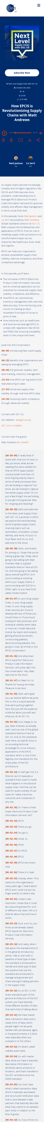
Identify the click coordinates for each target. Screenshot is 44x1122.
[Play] (4, 133)
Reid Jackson (30, 216)
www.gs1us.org (23, 419)
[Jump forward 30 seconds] (11, 140)
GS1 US (36, 223)
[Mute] (41, 133)
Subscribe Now (22, 72)
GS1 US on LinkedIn (11, 425)
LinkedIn (24, 442)
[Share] (38, 140)
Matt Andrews (31, 219)
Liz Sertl (5, 219)
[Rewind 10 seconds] (3, 140)
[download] (30, 140)
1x (20, 140)
